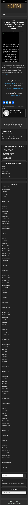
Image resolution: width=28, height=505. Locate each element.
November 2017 (6, 223)
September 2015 (6, 285)
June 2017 (4, 236)
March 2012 (5, 388)
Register (4, 166)
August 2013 (5, 346)
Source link (5, 74)
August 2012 (5, 376)
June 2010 (4, 440)
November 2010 (6, 428)
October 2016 (5, 255)
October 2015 (5, 282)
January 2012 (5, 393)
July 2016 (4, 263)
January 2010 (5, 452)
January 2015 (5, 304)
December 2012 (6, 366)
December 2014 (6, 307)
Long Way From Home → (14, 122)
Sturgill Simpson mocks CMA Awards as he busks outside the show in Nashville (14, 26)
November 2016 (6, 253)
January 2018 (5, 218)
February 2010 (6, 450)
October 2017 (5, 226)
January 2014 (5, 334)
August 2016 (5, 260)
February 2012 (5, 391)
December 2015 (6, 277)
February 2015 (5, 302)
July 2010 (4, 438)
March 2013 (5, 359)
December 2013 (6, 337)
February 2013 (5, 361)
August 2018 (5, 211)
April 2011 (4, 415)
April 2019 (4, 206)
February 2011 (5, 420)
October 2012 (5, 371)
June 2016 (4, 265)
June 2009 (5, 470)
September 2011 (6, 403)
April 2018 (4, 213)
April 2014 (4, 327)
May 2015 (4, 295)
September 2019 (6, 204)
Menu (4, 1)
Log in (3, 168)
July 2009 (4, 467)
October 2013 (5, 341)
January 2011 (5, 423)
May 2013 (4, 354)
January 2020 (5, 199)
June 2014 (4, 322)
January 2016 (5, 275)
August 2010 (5, 435)
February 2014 (5, 332)
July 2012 (4, 378)
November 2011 (6, 398)
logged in (10, 133)
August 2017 (5, 231)
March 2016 (5, 270)
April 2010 (4, 445)
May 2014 (4, 324)
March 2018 (5, 216)
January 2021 (5, 196)
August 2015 (5, 287)
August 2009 (5, 465)
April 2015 (4, 297)
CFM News (14, 20)
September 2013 (6, 344)
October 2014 (5, 312)
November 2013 (6, 339)
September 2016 (6, 258)
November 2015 (6, 280)
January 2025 (5, 186)
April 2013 (4, 356)
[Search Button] (26, 1)
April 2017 (4, 240)
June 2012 (4, 381)
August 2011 (5, 406)
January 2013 (5, 364)
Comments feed (6, 173)
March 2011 (5, 418)
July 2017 (4, 233)
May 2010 (4, 442)
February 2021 (5, 194)
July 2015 (4, 290)
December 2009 (6, 455)
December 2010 (6, 425)
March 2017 (5, 243)
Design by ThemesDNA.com (14, 503)
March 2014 (5, 329)
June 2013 (4, 351)
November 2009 (6, 457)
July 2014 (4, 319)
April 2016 (4, 268)
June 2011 (4, 410)
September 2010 (6, 433)
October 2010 (5, 430)
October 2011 (5, 401)
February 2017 (5, 245)
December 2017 (6, 221)
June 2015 (4, 292)
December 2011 (6, 396)
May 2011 (4, 413)
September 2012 (6, 374)
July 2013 (4, 349)
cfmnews (14, 106)
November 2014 (6, 309)
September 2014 (6, 314)
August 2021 (5, 191)
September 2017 (6, 228)
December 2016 (6, 250)
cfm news (9, 106)
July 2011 (4, 408)
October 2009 (5, 460)
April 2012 (4, 386)
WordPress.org (6, 176)
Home (3, 480)
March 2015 (5, 300)
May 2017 (4, 238)
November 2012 (6, 369)
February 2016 (5, 272)
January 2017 (5, 248)
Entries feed (5, 171)
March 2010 (5, 447)
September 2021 (6, 189)
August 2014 (5, 317)
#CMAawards (10, 83)
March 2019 (5, 208)
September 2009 (6, 462)
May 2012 (4, 383)
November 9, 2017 (14, 96)
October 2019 (5, 201)
